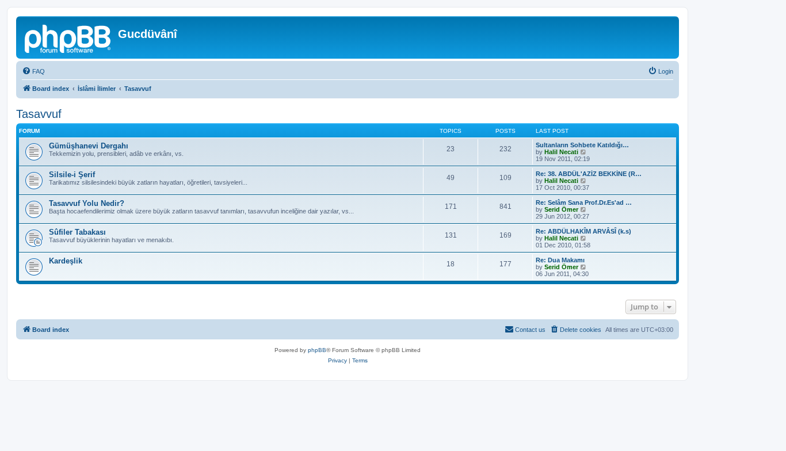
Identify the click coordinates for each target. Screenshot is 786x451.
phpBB (317, 350)
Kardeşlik (65, 261)
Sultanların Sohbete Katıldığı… (582, 145)
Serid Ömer (561, 209)
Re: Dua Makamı (560, 260)
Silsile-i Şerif (72, 174)
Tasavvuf (39, 114)
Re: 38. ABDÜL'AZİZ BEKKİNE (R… (589, 173)
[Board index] (68, 37)
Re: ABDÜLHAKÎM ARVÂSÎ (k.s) (583, 231)
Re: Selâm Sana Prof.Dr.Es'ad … (584, 202)
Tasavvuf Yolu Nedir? (86, 203)
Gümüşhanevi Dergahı (88, 146)
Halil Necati (561, 151)
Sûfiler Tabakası (77, 232)
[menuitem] (33, 71)
